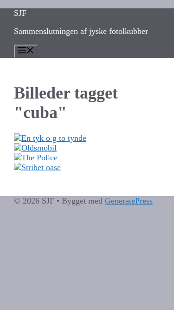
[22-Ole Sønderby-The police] (87, 158)
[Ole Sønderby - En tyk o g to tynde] (87, 138)
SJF (20, 13)
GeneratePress (129, 200)
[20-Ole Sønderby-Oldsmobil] (87, 148)
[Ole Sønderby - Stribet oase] (87, 167)
